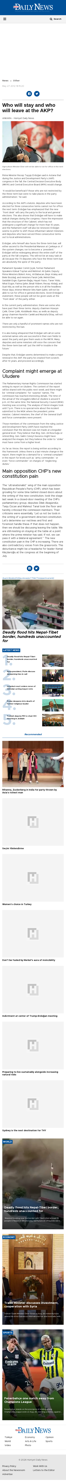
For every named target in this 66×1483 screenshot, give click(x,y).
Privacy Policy (9, 1466)
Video (8, 1445)
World (8, 1441)
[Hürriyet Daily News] (33, 7)
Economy (30, 1437)
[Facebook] (29, 94)
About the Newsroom (13, 1470)
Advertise (7, 1474)
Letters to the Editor (44, 1470)
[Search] (51, 19)
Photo (28, 1445)
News (5, 81)
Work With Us (40, 1466)
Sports (49, 1441)
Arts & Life (30, 1441)
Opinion (50, 1437)
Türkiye (8, 1437)
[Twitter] (37, 94)
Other (16, 81)
